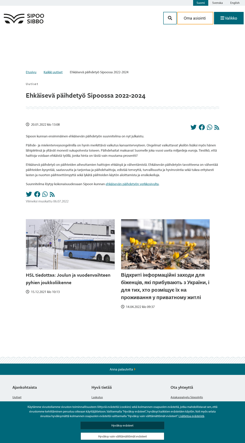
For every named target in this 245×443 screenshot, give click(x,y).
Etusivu (31, 72)
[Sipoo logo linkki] (24, 22)
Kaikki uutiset (53, 72)
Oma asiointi (195, 18)
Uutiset (16, 397)
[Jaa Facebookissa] (202, 128)
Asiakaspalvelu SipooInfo (187, 397)
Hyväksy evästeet (122, 425)
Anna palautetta (122, 369)
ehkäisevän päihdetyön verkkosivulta (132, 184)
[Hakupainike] (170, 18)
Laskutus (97, 397)
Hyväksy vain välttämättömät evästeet (122, 436)
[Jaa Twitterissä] (193, 128)
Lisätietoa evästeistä (191, 416)
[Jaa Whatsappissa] (209, 128)
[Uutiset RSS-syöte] (216, 128)
